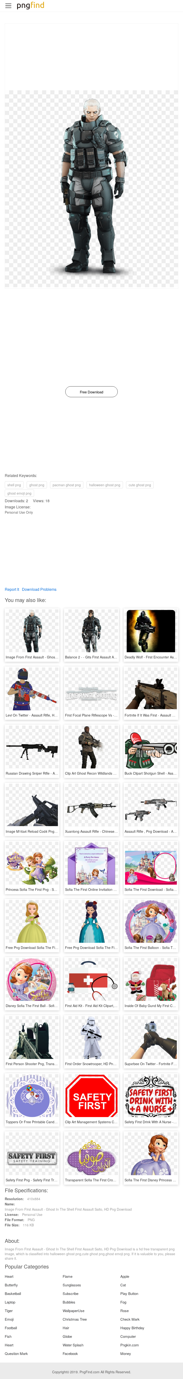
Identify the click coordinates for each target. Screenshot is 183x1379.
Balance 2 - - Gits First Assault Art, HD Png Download (105, 657)
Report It (12, 589)
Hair (66, 1327)
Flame (67, 1276)
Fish (8, 1336)
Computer (128, 1336)
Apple (124, 1276)
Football (11, 1327)
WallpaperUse (73, 1310)
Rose (124, 1310)
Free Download (91, 391)
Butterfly (11, 1284)
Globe (67, 1336)
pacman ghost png (67, 484)
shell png (14, 484)
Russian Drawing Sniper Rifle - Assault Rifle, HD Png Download (53, 773)
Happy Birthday (132, 1327)
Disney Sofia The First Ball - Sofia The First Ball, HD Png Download (56, 1005)
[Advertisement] (91, 57)
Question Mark (16, 1353)
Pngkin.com (129, 1344)
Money (125, 1353)
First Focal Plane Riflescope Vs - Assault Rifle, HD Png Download (114, 715)
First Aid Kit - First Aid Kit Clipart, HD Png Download (104, 1005)
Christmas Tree (75, 1319)
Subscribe (70, 1293)
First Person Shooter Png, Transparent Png (38, 1063)
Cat (123, 1284)
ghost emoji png (19, 493)
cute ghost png (140, 484)
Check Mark (130, 1319)
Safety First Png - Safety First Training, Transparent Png (48, 1180)
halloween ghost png (104, 484)
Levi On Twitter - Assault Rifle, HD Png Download (43, 715)
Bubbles (69, 1301)
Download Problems (39, 589)
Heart (9, 1276)
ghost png (36, 484)
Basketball (13, 1293)
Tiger (9, 1310)
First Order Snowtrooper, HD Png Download (98, 1063)
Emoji (9, 1319)
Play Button (129, 1293)
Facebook (70, 1353)
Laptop (10, 1301)
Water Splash (73, 1344)
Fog (123, 1301)
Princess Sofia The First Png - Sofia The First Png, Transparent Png (57, 889)
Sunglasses (72, 1284)
